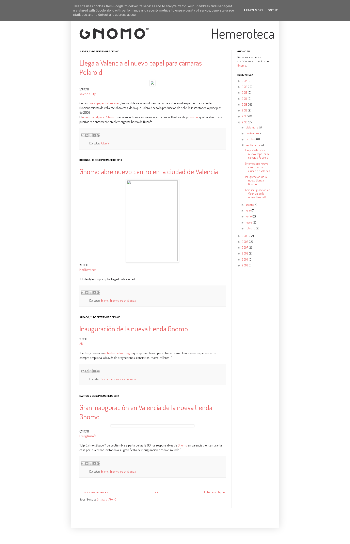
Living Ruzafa (87, 436)
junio (249, 216)
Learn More (254, 10)
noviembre (252, 133)
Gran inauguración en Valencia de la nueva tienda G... (257, 193)
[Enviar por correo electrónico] (83, 135)
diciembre (252, 127)
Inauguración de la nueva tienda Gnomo (133, 328)
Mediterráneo (87, 269)
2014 (245, 99)
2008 (245, 242)
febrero (251, 228)
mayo (249, 222)
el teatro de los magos (118, 353)
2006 (245, 253)
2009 (245, 236)
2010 (245, 122)
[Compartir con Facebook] (94, 135)
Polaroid (105, 143)
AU (81, 343)
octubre (251, 139)
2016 (245, 87)
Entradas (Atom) (106, 499)
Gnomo (193, 117)
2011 (244, 116)
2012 (245, 110)
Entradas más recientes (93, 492)
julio (248, 210)
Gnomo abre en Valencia (123, 300)
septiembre (253, 145)
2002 (245, 265)
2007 (245, 247)
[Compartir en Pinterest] (98, 135)
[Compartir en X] (91, 135)
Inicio (156, 492)
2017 (245, 81)
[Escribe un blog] (87, 135)
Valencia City (87, 94)
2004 (245, 259)
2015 (245, 92)
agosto (250, 205)
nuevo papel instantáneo (104, 103)
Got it (273, 10)
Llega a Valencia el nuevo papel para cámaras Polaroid (257, 153)
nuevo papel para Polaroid (98, 117)
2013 (245, 104)
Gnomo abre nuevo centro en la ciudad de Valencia (148, 171)
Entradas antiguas (214, 492)
